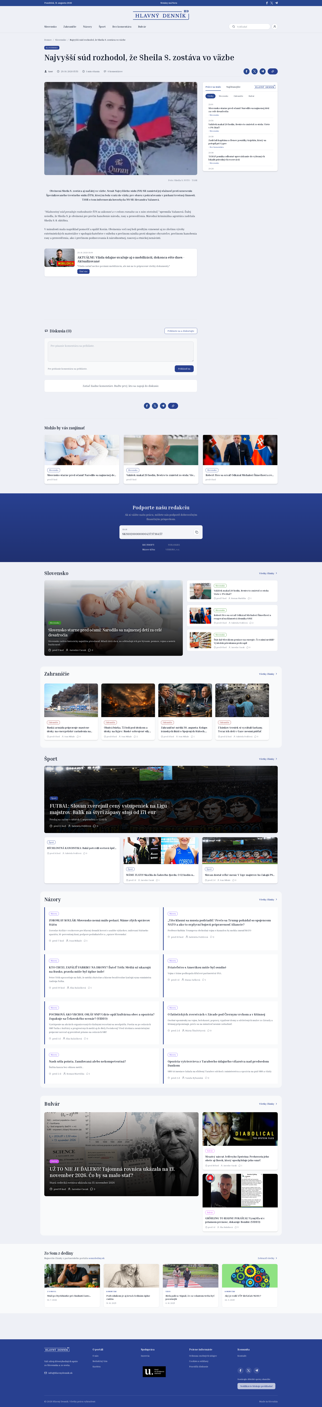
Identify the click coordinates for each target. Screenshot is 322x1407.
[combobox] (253, 26)
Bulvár (142, 26)
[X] (271, 3)
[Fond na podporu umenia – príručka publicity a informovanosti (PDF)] (154, 1371)
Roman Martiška (238, 598)
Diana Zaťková (192, 979)
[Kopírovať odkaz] (273, 71)
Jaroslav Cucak (77, 650)
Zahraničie (69, 26)
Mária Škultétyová (195, 1030)
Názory (87, 26)
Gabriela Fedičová (239, 623)
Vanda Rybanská (194, 1077)
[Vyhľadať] (233, 26)
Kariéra (97, 1366)
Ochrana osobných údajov (203, 1355)
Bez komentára (121, 26)
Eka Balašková (78, 987)
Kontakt (241, 1355)
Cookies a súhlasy (198, 1361)
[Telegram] (276, 3)
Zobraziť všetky (266, 1258)
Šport (102, 26)
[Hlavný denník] (161, 15)
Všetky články (266, 573)
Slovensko (50, 26)
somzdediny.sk (96, 1258)
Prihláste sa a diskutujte (181, 330)
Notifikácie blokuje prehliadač (256, 1386)
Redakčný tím (100, 1361)
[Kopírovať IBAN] (197, 532)
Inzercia (145, 1355)
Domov (48, 39)
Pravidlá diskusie (198, 1366)
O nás (95, 1355)
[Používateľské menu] (275, 27)
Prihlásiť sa (184, 368)
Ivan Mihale (69, 736)
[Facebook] (267, 3)
